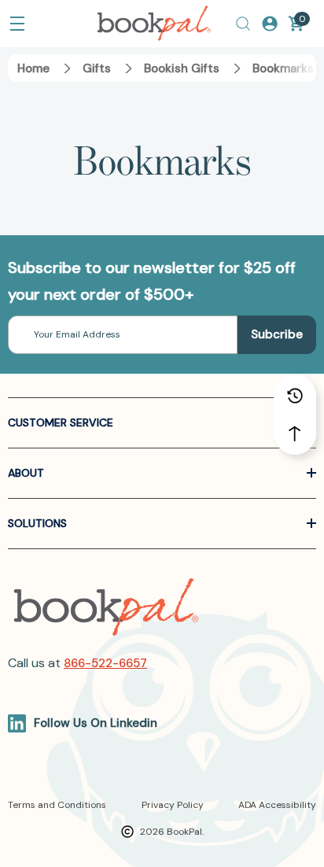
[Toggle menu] (17, 23)
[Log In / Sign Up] (269, 23)
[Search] (243, 23)
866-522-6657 (105, 663)
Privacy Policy (173, 805)
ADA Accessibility (277, 805)
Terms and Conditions (57, 805)
